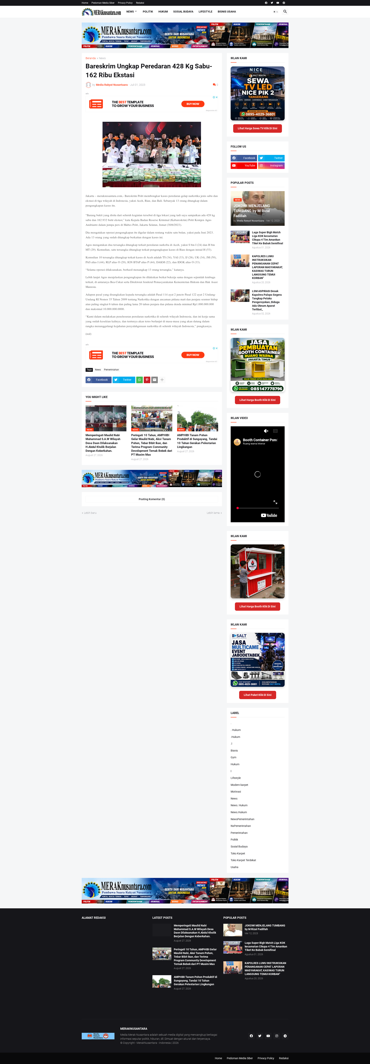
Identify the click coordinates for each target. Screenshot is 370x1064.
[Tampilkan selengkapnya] (162, 380)
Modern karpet (239, 784)
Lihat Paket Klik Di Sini (258, 694)
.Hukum (235, 736)
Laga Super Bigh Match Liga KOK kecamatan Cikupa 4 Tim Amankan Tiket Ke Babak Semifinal (267, 238)
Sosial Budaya (183, 11)
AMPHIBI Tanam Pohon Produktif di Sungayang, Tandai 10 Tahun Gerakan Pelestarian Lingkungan (197, 441)
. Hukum (236, 729)
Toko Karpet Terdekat (243, 860)
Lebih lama (213, 512)
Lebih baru (90, 512)
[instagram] (276, 1036)
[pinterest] (284, 3)
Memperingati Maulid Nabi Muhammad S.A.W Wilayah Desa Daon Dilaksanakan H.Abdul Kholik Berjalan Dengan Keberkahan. (103, 443)
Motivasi (236, 791)
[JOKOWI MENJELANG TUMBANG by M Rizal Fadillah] (232, 930)
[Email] (154, 380)
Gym (233, 757)
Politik (148, 11)
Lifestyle (205, 11)
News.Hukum (239, 812)
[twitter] (272, 3)
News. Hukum (239, 805)
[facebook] (266, 3)
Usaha (234, 867)
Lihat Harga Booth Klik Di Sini (258, 399)
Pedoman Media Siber (103, 3)
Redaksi (140, 3)
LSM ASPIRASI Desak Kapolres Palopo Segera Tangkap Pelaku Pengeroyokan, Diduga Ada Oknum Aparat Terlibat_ (267, 300)
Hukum (163, 11)
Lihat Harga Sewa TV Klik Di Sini (257, 128)
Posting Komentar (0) (152, 499)
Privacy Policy (125, 3)
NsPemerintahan (241, 825)
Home (85, 3)
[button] (275, 12)
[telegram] (285, 1036)
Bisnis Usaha (227, 11)
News (130, 11)
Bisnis (234, 750)
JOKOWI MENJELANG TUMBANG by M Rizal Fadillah (265, 927)
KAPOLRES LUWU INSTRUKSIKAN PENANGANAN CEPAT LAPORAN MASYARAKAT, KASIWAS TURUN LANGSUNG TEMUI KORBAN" (267, 267)
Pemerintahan (111, 369)
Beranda (91, 58)
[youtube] (278, 3)
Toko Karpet (238, 853)
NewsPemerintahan (242, 819)
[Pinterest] (147, 380)
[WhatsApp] (139, 380)
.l (231, 743)
